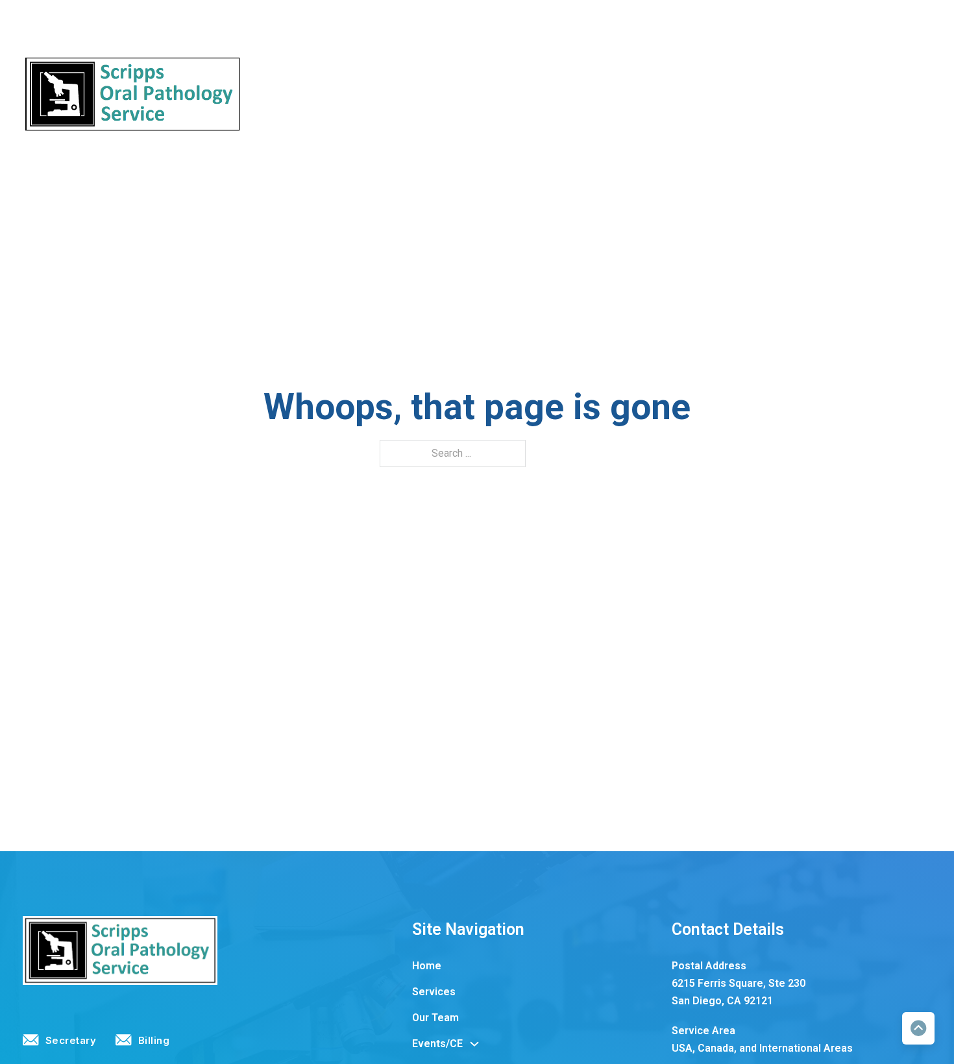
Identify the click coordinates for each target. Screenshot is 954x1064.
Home (328, 94)
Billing (915, 21)
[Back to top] (918, 1028)
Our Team (435, 94)
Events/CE (497, 94)
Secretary (839, 21)
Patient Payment (839, 94)
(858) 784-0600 (115, 21)
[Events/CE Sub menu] (534, 94)
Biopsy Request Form (604, 94)
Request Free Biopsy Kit (727, 94)
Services (377, 94)
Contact (911, 94)
